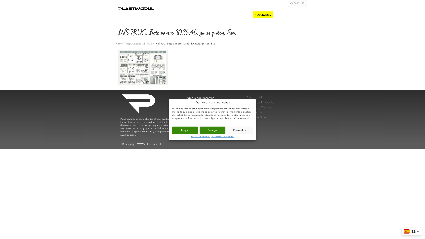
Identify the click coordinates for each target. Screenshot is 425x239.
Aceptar (185, 130)
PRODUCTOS (223, 14)
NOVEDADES (263, 14)
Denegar (212, 130)
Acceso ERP (297, 3)
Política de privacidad (223, 137)
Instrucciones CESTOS (139, 43)
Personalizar (240, 130)
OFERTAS (245, 14)
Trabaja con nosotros (199, 98)
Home (119, 43)
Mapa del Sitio (256, 117)
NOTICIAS (280, 14)
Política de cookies (200, 137)
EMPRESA (206, 14)
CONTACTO (297, 14)
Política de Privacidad (261, 102)
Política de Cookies (259, 107)
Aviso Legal (254, 97)
